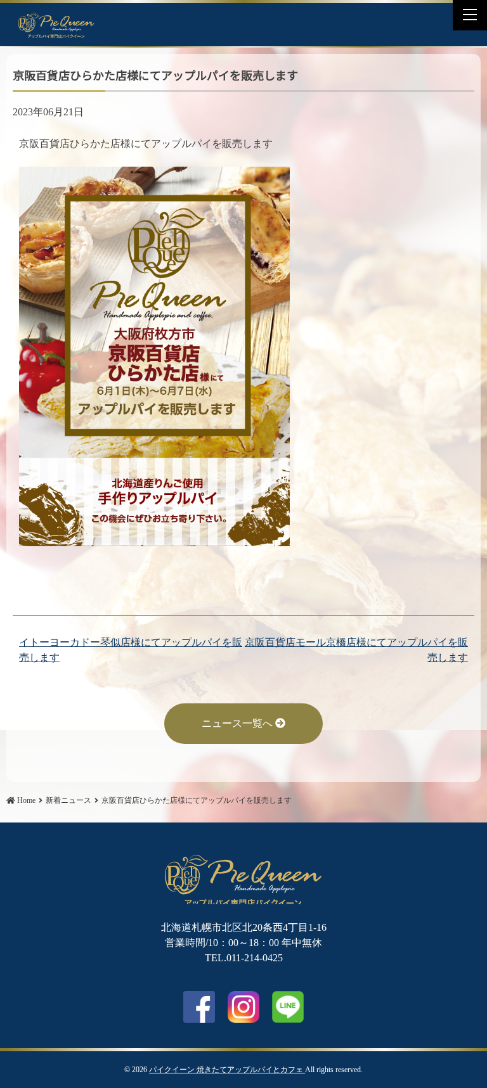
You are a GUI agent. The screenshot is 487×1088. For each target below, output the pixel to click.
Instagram (243, 1007)
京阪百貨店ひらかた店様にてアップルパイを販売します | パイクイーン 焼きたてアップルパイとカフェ (56, 25)
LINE (155, 16)
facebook (199, 1007)
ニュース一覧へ (238, 723)
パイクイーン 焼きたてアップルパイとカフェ (227, 1069)
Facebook (123, 16)
